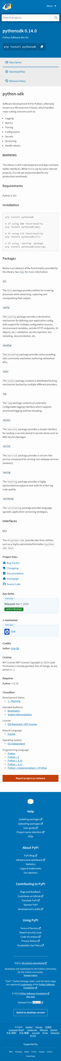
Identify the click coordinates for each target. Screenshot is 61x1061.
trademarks (26, 984)
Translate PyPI (29, 900)
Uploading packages (29, 824)
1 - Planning (14, 701)
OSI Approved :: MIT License (22, 724)
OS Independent (16, 744)
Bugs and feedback (30, 892)
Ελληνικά (44, 1030)
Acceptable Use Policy (29, 945)
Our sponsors (30, 873)
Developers (14, 711)
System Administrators (20, 714)
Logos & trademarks (30, 868)
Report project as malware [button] (30, 778)
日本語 (48, 1027)
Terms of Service (29, 928)
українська (32, 1030)
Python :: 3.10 (15, 760)
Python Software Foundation (39, 986)
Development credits (29, 909)
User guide (29, 828)
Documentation (15, 573)
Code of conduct (29, 937)
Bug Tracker (13, 563)
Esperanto (55, 1033)
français (38, 1027)
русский (36, 1033)
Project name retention (29, 832)
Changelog (12, 568)
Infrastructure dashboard (29, 860)
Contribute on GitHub (29, 896)
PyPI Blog (29, 855)
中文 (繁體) (24, 1033)
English (11, 734)
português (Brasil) (16, 1030)
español (29, 1027)
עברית (45, 1033)
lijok (13, 648)
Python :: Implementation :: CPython (27, 768)
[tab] (30, 62)
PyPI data (9, 598)
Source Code (13, 584)
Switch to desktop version (30, 1012)
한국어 (33, 1035)
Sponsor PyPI (31, 905)
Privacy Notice (29, 941)
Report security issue (30, 932)
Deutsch (54, 1030)
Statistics (30, 864)
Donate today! (30, 975)
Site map (30, 996)
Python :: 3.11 (15, 764)
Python (11, 753)
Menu (50, 6)
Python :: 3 (13, 757)
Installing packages (29, 819)
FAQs (30, 836)
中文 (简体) (11, 1033)
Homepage (13, 579)
